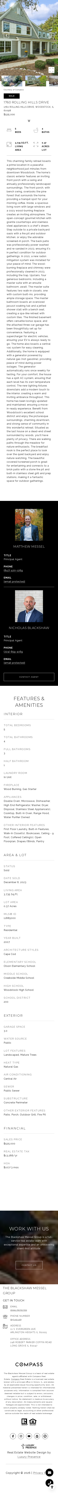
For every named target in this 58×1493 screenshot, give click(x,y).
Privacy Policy (42, 1472)
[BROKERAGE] (45, 1436)
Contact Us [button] (29, 1265)
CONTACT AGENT (29, 677)
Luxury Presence (29, 1456)
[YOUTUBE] (29, 1436)
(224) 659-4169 (13, 651)
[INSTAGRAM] (21, 1436)
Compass (15, 1379)
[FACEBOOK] (13, 1436)
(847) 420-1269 (13, 570)
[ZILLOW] (37, 1436)
